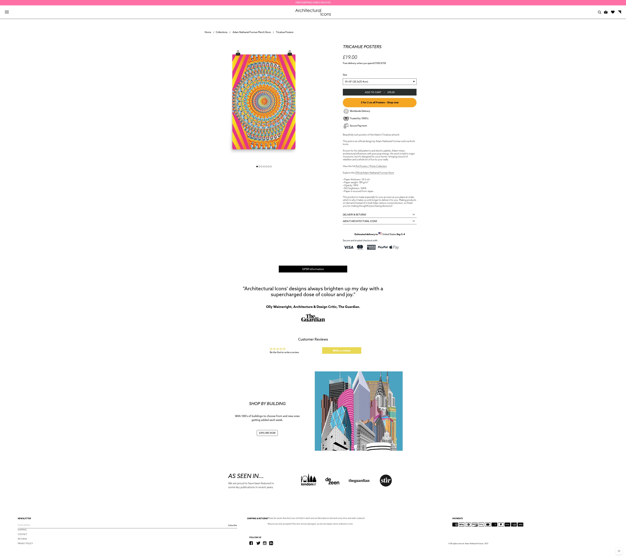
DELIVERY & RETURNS (354, 214)
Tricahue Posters (284, 32)
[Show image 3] (261, 166)
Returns (22, 539)
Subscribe (232, 525)
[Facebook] (251, 543)
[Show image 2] (259, 166)
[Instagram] (265, 543)
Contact (22, 534)
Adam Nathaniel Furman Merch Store (252, 32)
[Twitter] (258, 543)
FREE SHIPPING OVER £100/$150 (313, 2)
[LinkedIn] (271, 543)
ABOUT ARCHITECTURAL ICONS (360, 221)
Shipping (22, 529)
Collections (221, 32)
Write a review (341, 350)
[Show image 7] (271, 166)
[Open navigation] (7, 12)
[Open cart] (606, 12)
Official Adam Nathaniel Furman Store (374, 172)
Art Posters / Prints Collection (371, 166)
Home (208, 32)
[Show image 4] (264, 166)
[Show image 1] (257, 166)
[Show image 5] (266, 166)
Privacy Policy (25, 543)
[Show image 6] (268, 166)
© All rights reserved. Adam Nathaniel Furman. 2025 (468, 543)
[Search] (599, 12)
